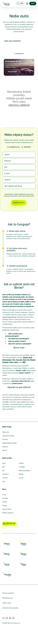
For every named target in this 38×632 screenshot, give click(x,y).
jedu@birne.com (15, 146)
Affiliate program (7, 513)
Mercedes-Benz (24, 470)
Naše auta (5, 432)
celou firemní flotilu (9, 317)
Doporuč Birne (6, 509)
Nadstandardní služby (9, 443)
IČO (5, 167)
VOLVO (21, 478)
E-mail (7, 173)
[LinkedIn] (10, 618)
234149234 (27, 146)
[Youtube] (3, 618)
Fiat (3, 467)
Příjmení (7, 161)
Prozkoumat (12, 72)
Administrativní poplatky (10, 608)
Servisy (4, 450)
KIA (3, 470)
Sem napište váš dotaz (13, 186)
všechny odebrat (19, 105)
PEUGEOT (5, 474)
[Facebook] (13, 618)
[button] (32, 3)
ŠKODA (21, 474)
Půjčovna (5, 446)
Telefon (7, 180)
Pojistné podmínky (8, 593)
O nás (4, 494)
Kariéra (4, 502)
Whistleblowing (7, 598)
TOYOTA (5, 478)
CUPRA (21, 463)
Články (4, 505)
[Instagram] (7, 618)
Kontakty (5, 498)
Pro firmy (5, 439)
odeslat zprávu (19, 202)
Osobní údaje (6, 603)
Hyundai (22, 467)
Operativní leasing (8, 436)
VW (3, 481)
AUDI (4, 463)
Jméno (7, 154)
